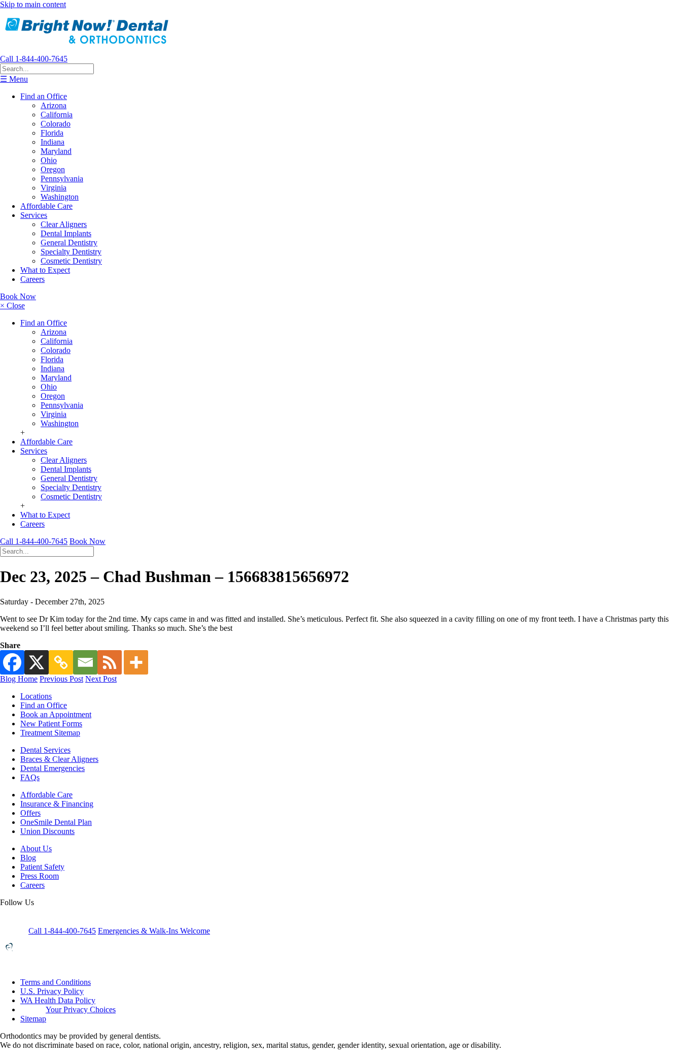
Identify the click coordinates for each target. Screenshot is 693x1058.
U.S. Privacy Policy (52, 991)
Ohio (49, 160)
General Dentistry (69, 242)
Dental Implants (66, 233)
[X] (36, 662)
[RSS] (109, 662)
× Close (12, 305)
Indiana (52, 142)
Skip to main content (33, 4)
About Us (36, 848)
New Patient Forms (51, 723)
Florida (52, 133)
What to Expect (45, 270)
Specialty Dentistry (71, 251)
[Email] (85, 662)
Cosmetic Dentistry (71, 261)
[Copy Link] (61, 662)
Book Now (18, 296)
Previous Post (61, 679)
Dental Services (45, 750)
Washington (60, 197)
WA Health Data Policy (57, 1000)
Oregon (53, 169)
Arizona (53, 105)
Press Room (39, 876)
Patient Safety (42, 866)
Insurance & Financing (56, 803)
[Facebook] (12, 662)
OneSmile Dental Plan (56, 822)
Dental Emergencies (52, 768)
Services (33, 215)
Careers (32, 279)
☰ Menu (14, 79)
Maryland (56, 151)
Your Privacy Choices (81, 1009)
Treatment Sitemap (50, 732)
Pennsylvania (62, 178)
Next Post (101, 679)
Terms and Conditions (55, 982)
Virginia (53, 187)
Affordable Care (46, 206)
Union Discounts (47, 831)
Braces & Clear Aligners (59, 759)
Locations (36, 696)
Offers (30, 813)
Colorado (56, 123)
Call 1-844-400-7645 (33, 58)
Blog (28, 857)
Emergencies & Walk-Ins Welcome (154, 930)
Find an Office (43, 96)
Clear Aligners (64, 224)
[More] (136, 662)
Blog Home (19, 679)
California (57, 114)
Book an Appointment (55, 714)
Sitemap (33, 1018)
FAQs (30, 777)
